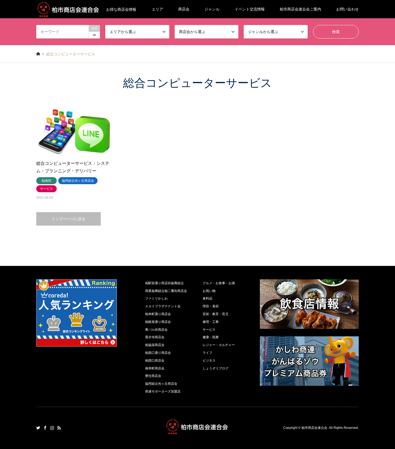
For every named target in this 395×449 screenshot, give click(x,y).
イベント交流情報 (250, 9)
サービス (209, 330)
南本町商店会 (154, 368)
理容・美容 (211, 306)
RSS (59, 428)
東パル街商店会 (156, 330)
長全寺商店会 (154, 337)
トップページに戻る (68, 219)
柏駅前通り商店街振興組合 (164, 283)
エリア (157, 9)
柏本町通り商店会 (158, 314)
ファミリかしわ (156, 298)
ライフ (207, 353)
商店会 (183, 9)
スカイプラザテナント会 (163, 306)
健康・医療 (211, 337)
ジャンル (212, 9)
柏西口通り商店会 (158, 353)
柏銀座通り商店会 (158, 322)
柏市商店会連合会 (314, 428)
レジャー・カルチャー (219, 345)
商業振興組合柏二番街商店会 (166, 291)
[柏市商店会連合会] (197, 431)
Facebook (45, 428)
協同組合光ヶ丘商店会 (161, 384)
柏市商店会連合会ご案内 (300, 9)
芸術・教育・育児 (215, 314)
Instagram (52, 428)
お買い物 (209, 291)
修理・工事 (211, 322)
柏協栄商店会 (154, 345)
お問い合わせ (347, 9)
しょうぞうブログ (215, 368)
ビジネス (209, 360)
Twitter (38, 428)
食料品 (207, 298)
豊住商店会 (153, 376)
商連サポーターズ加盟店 (163, 391)
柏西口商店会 (154, 360)
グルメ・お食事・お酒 (219, 283)
